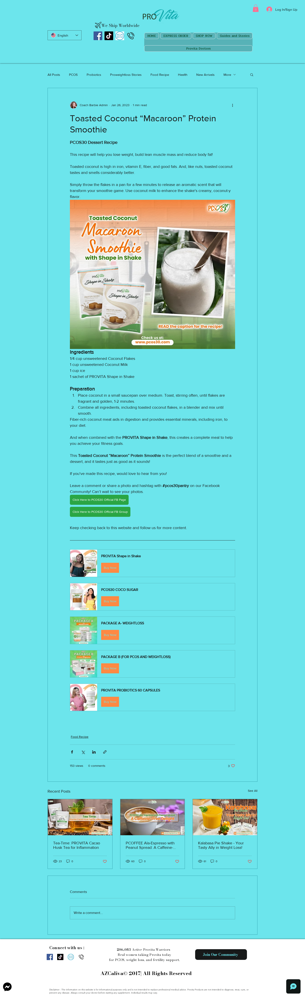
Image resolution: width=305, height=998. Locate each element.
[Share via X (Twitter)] (83, 752)
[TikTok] (108, 35)
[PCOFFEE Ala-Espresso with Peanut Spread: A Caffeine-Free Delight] (152, 817)
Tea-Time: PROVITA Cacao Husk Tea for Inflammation (76, 845)
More (227, 74)
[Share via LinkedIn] (94, 752)
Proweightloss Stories (126, 74)
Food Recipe (159, 74)
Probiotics (94, 74)
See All (252, 790)
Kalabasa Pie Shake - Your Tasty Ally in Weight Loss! (221, 845)
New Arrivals (205, 74)
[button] (256, 8)
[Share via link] (105, 752)
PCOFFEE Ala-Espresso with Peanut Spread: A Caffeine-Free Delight (150, 845)
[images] (119, 35)
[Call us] (130, 35)
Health (182, 74)
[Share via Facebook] (72, 752)
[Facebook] (98, 35)
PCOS (73, 74)
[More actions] (232, 105)
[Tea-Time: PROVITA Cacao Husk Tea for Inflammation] (80, 817)
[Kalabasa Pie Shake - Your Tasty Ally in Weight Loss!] (225, 817)
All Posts (54, 74)
